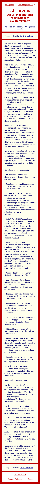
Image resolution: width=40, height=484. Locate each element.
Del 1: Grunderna (26, 36)
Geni (18, 322)
